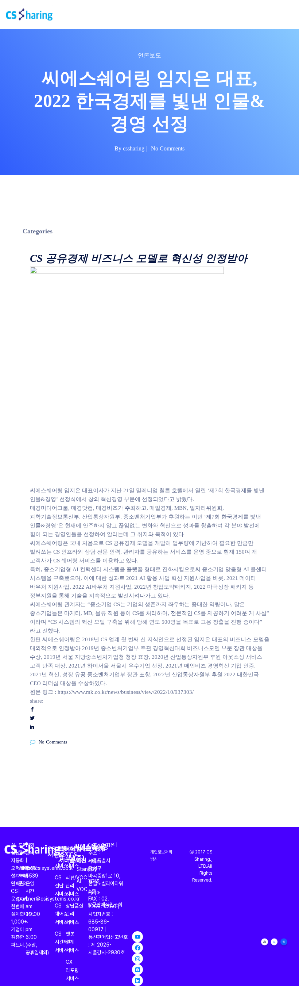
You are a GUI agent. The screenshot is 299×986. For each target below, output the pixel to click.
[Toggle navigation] (289, 14)
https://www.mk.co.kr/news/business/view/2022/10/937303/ (126, 691)
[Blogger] (137, 969)
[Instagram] (137, 958)
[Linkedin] (137, 980)
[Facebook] (137, 947)
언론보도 (149, 54)
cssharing (133, 148)
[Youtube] (137, 936)
